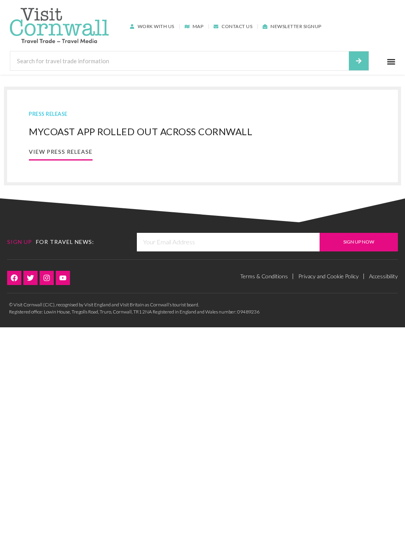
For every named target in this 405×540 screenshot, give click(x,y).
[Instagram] (47, 278)
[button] (391, 61)
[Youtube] (63, 278)
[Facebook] (14, 278)
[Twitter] (30, 278)
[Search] (359, 60)
